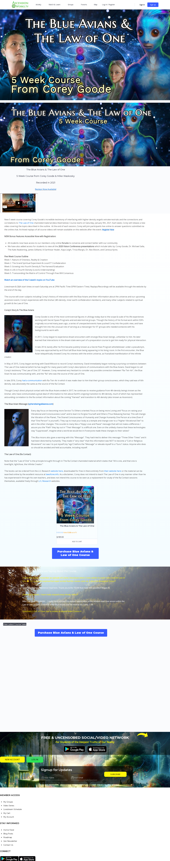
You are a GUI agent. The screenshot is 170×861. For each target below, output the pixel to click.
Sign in (142, 4)
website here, (57, 471)
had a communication (32, 380)
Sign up (153, 4)
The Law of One (26, 223)
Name (44, 773)
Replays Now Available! (45, 189)
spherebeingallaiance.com (40, 404)
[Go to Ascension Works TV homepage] (20, 4)
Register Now (108, 229)
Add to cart (77, 542)
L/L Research (45, 481)
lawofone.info (52, 474)
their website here (113, 471)
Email (78, 773)
